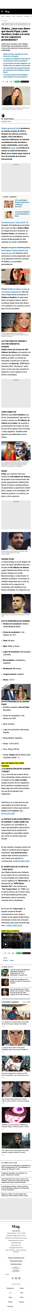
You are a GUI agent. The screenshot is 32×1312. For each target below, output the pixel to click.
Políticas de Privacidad (16, 1261)
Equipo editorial (16, 1230)
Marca (3, 774)
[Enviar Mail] (2, 118)
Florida (2, 16)
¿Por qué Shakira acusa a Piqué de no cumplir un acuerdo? (22, 203)
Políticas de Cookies (16, 1264)
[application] (16, 940)
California (8, 16)
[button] (5, 944)
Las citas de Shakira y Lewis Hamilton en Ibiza (22, 214)
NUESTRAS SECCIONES (16, 1284)
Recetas (21, 1302)
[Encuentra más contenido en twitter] (7, 82)
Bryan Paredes (9, 119)
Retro (21, 1297)
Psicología (26, 16)
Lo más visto (7, 967)
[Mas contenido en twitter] (16, 1278)
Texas (13, 16)
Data (21, 1293)
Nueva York (19, 16)
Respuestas (10, 1288)
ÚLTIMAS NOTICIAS (9, 1163)
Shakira (5, 960)
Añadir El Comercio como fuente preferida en (16, 24)
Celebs (12, 960)
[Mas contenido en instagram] (19, 1278)
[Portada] (16, 1229)
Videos (22, 1288)
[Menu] (3, 11)
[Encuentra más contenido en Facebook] (3, 82)
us (10, 1293)
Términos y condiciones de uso (16, 1257)
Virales (10, 1302)
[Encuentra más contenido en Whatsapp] (11, 82)
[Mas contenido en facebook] (12, 1278)
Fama (10, 1297)
